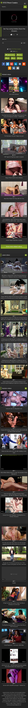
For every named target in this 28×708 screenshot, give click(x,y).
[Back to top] (23, 703)
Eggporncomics (10, 54)
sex (14, 58)
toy (16, 51)
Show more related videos (14, 246)
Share (20, 58)
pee (8, 58)
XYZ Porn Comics (10, 3)
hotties (20, 54)
